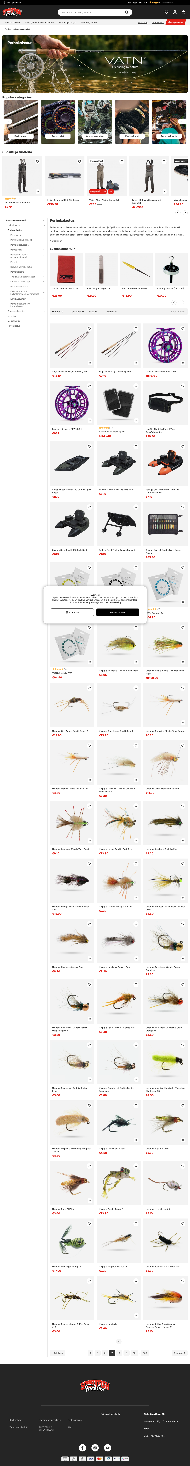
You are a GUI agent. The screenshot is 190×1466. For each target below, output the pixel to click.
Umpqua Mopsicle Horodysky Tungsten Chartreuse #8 (165, 1089)
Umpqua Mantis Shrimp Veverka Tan (70, 788)
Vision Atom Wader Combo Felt (104, 200)
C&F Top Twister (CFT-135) (170, 288)
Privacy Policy (90, 602)
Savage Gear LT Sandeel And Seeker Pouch (164, 551)
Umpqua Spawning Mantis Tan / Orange (165, 731)
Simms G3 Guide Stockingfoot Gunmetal (146, 201)
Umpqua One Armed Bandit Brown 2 (70, 731)
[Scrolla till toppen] (118, 1341)
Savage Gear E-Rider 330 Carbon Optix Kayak (71, 491)
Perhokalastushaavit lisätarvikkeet (20, 304)
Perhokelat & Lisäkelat (21, 240)
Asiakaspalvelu (135, 2)
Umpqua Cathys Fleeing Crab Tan (115, 906)
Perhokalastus (15, 230)
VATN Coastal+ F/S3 (62, 673)
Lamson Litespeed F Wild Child (161, 371)
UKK (70, 1427)
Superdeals (177, 22)
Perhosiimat (16, 249)
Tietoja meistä (75, 1420)
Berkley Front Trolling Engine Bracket (117, 550)
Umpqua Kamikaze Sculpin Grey (114, 967)
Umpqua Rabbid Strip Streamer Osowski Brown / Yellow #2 (161, 1325)
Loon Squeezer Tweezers (134, 288)
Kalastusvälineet (12, 22)
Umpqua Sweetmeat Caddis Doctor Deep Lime (163, 968)
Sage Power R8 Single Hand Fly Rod (70, 371)
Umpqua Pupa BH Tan (63, 1209)
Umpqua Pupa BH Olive (157, 1148)
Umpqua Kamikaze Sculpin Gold (67, 967)
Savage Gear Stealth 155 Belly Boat (69, 550)
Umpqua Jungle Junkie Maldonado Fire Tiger (165, 672)
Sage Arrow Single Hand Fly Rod (115, 371)
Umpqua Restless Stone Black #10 (162, 1266)
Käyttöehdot (16, 1420)
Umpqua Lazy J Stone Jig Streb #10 (116, 1027)
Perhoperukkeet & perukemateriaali (19, 255)
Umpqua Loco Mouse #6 (158, 1209)
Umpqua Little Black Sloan (112, 1148)
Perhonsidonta (17, 271)
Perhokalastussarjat (19, 244)
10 (134, 1353)
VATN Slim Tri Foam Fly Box (112, 431)
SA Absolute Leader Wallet (65, 288)
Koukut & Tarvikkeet (20, 281)
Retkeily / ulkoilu (89, 22)
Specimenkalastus (16, 311)
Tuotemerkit (158, 22)
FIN (13, 2)
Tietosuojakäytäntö (19, 1427)
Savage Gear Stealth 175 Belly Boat (116, 489)
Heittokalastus (14, 225)
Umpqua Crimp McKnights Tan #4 (162, 788)
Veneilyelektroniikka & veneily (39, 22)
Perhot (13, 262)
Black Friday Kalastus (154, 1436)
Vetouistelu (13, 316)
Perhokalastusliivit (19, 286)
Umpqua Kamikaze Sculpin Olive (161, 849)
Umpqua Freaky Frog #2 (111, 1209)
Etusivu (8, 29)
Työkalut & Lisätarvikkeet (22, 276)
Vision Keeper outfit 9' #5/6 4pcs (63, 200)
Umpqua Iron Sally (108, 1324)
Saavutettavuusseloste (50, 1420)
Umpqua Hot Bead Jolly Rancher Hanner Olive (165, 908)
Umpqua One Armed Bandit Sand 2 (116, 731)
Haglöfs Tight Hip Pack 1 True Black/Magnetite (160, 430)
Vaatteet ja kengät (67, 22)
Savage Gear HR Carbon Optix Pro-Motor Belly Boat (163, 491)
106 (145, 1353)
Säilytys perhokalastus (21, 267)
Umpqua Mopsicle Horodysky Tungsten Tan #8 (71, 1150)
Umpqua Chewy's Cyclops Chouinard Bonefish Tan (117, 790)
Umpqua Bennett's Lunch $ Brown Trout (118, 670)
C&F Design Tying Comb (99, 288)
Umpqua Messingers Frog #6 (66, 1266)
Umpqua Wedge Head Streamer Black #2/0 (70, 908)
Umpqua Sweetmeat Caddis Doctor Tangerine (116, 1089)
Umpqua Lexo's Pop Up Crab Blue (115, 849)
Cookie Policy (114, 602)
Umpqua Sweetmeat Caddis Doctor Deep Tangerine (69, 1029)
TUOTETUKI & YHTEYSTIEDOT (46, 1428)
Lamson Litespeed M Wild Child (67, 429)
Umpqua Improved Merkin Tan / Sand (70, 849)
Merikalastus (14, 321)
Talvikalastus (14, 326)
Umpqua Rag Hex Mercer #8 (113, 1266)
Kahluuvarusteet (18, 299)
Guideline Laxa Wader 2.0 (17, 202)
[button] (165, 2)
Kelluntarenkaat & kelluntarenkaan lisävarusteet (24, 292)
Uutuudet (142, 22)
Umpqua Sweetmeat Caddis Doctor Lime (69, 1089)
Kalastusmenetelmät (22, 29)
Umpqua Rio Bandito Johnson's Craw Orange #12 (164, 1029)
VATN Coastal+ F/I (155, 613)
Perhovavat (16, 235)
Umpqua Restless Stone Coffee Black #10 (70, 1325)
